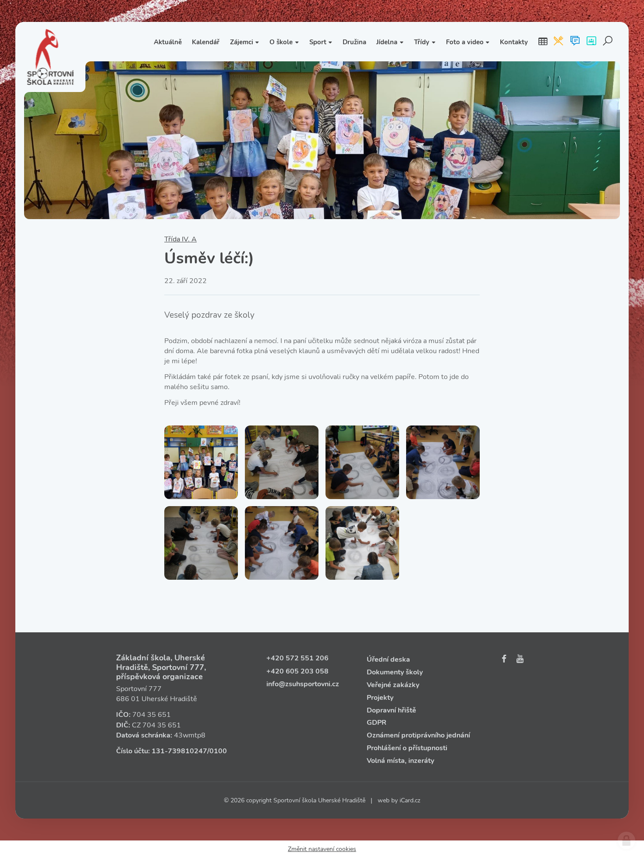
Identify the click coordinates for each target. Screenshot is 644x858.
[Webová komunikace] (575, 41)
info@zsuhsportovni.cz (302, 684)
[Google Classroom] (591, 41)
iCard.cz (410, 800)
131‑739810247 (179, 751)
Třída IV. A (180, 239)
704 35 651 (151, 715)
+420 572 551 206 (297, 658)
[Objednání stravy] (558, 41)
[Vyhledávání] (608, 41)
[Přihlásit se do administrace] (626, 840)
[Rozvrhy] (542, 41)
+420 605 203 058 (297, 671)
